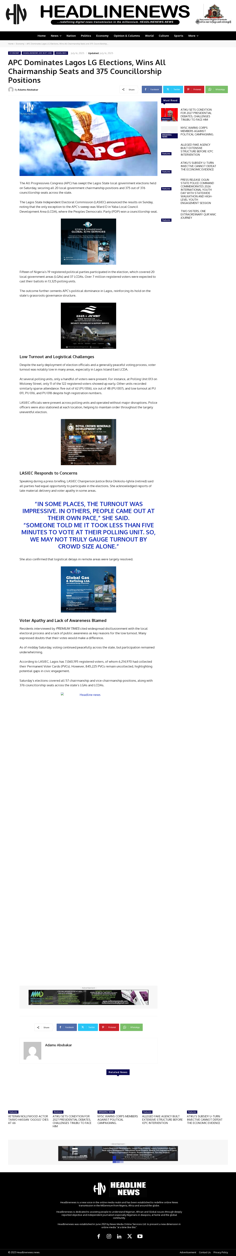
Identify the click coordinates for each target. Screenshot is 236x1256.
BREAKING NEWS (167, 136)
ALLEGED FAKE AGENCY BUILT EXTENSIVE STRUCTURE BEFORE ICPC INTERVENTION (197, 149)
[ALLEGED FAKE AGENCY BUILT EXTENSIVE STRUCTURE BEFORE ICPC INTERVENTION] (169, 149)
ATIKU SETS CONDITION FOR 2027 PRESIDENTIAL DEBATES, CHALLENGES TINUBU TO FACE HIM (196, 114)
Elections (166, 118)
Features (166, 153)
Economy (20, 43)
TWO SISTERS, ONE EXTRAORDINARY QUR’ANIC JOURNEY (198, 214)
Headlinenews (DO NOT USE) (37, 53)
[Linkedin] (119, 1236)
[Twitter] (129, 1236)
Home (10, 43)
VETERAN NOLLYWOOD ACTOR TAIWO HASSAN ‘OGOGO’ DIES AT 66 (28, 1120)
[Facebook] (98, 1236)
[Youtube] (140, 1236)
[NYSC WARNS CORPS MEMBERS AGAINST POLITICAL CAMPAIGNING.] (169, 132)
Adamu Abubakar (28, 89)
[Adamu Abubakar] (11, 89)
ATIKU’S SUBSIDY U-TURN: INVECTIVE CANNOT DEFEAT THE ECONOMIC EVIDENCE (198, 166)
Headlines (61, 53)
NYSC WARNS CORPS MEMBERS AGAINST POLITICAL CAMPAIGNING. (197, 131)
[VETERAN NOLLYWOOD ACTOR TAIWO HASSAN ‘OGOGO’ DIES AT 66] (28, 1094)
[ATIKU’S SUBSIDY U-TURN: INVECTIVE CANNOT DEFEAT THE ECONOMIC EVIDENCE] (169, 167)
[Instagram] (109, 1236)
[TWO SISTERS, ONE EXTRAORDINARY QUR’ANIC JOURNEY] (169, 216)
